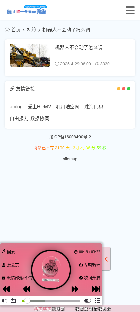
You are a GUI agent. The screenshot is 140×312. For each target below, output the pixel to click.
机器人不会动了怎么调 (79, 47)
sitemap (70, 158)
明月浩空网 (68, 106)
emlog (16, 106)
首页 (16, 29)
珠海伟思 (93, 106)
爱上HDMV (39, 106)
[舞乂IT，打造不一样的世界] (26, 10)
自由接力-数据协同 (29, 118)
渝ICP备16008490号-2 (70, 136)
